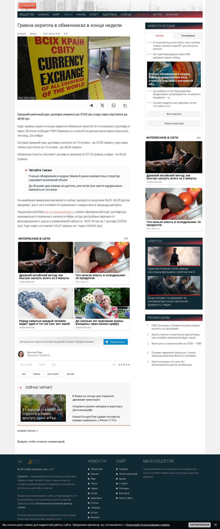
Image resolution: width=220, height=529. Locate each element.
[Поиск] (186, 6)
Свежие (159, 35)
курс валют (53, 374)
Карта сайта (126, 498)
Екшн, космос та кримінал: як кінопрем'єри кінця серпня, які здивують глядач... (168, 301)
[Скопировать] (125, 105)
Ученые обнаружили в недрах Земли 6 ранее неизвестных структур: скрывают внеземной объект (74, 177)
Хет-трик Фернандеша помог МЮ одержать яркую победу (171, 56)
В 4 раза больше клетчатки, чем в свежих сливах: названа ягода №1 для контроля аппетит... (176, 45)
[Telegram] (91, 105)
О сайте (123, 483)
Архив (122, 478)
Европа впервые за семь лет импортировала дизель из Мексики (172, 363)
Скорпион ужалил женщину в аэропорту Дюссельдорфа (97, 408)
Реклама (124, 488)
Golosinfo (27, 6)
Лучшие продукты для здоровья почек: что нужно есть (175, 104)
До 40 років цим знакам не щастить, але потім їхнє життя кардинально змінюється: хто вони (75, 187)
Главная (123, 469)
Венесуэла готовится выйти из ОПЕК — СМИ (176, 343)
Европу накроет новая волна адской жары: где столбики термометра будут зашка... (176, 336)
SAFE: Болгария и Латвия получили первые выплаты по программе (176, 327)
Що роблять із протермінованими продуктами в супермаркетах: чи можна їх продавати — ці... (177, 94)
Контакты (124, 493)
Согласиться (199, 525)
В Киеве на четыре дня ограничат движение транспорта (93, 397)
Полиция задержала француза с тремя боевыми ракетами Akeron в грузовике (174, 354)
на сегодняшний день (59, 212)
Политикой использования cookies (148, 524)
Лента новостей (173, 123)
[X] (102, 105)
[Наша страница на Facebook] (146, 485)
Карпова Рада (34, 352)
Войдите (22, 441)
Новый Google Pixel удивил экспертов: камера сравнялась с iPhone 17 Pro (96, 418)
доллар (70, 374)
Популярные (188, 35)
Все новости (174, 114)
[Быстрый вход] (197, 6)
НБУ (24, 374)
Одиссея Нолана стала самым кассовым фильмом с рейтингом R (171, 270)
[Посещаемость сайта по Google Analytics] (34, 461)
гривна (36, 374)
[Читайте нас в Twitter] (156, 485)
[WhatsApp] (114, 105)
